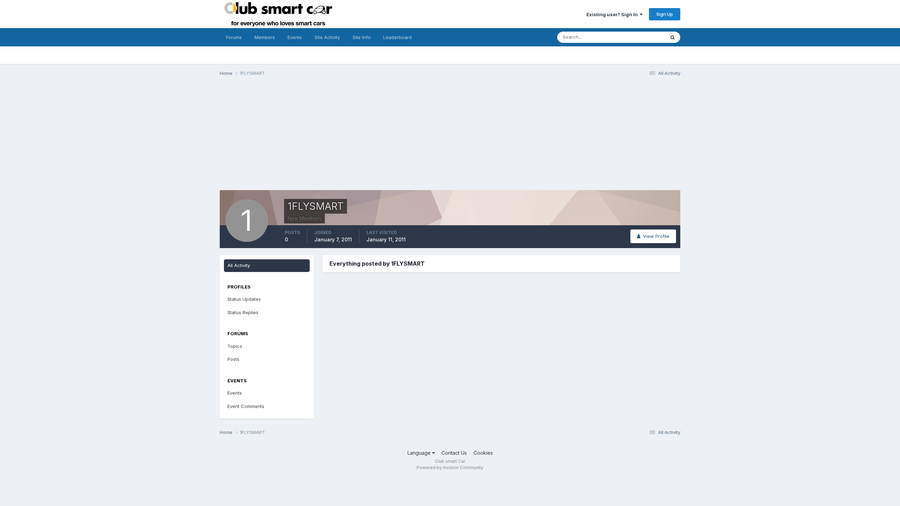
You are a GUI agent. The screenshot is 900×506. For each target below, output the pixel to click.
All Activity (238, 265)
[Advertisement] (450, 136)
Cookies (483, 453)
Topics (234, 346)
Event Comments (245, 406)
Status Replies (242, 312)
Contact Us (454, 453)
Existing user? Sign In (613, 14)
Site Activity (327, 37)
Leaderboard (397, 37)
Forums (234, 37)
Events (295, 37)
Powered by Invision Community (450, 467)
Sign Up (664, 14)
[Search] (672, 37)
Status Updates (639, 37)
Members (265, 37)
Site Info (362, 37)
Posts (233, 359)
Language (419, 453)
